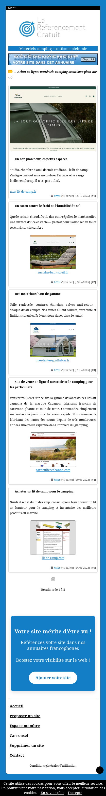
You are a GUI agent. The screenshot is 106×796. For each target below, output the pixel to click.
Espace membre (25, 725)
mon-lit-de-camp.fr (23, 191)
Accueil (16, 705)
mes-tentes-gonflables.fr (53, 360)
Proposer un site (25, 715)
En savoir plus (52, 792)
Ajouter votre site (53, 677)
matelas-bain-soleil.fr (53, 272)
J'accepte (75, 792)
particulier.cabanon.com (53, 470)
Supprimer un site (27, 745)
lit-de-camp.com (53, 558)
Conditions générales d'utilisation (53, 765)
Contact (17, 755)
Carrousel (19, 735)
